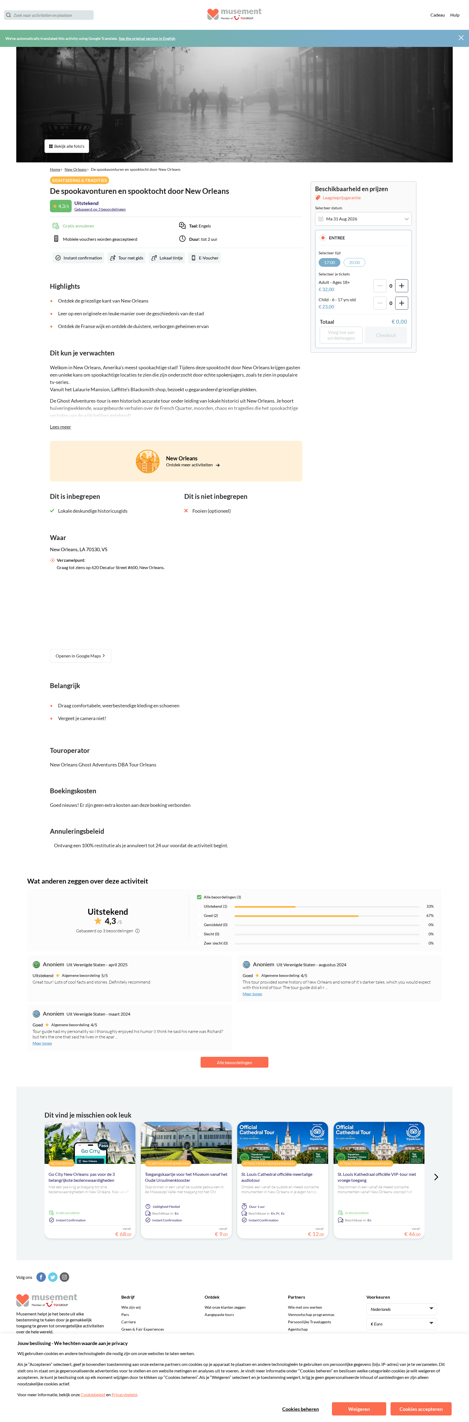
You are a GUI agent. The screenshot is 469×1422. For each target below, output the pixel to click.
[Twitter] (52, 1277)
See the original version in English (147, 38)
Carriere (128, 1322)
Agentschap (298, 1329)
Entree (337, 237)
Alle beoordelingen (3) (222, 897)
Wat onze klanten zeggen (225, 1307)
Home (55, 169)
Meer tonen (252, 993)
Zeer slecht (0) (216, 943)
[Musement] (234, 15)
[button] (363, 237)
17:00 (329, 262)
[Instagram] (63, 1277)
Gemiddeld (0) (215, 924)
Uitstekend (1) (215, 906)
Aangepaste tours (219, 1314)
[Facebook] (40, 1277)
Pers (125, 1314)
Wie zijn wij (131, 1307)
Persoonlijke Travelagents (309, 1322)
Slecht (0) (211, 934)
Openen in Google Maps (79, 655)
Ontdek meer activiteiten (190, 464)
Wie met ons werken (305, 1307)
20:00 (354, 262)
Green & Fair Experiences (142, 1329)
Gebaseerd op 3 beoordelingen (100, 209)
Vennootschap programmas (311, 1314)
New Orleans (76, 169)
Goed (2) (211, 915)
